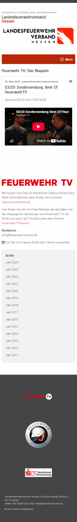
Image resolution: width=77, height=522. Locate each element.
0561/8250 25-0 (20, 503)
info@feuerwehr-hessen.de (49, 503)
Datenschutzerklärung (16, 202)
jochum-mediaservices (23, 509)
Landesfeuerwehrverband (24, 19)
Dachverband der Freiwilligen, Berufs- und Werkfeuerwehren (29, 12)
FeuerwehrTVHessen (15, 223)
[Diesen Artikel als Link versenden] (70, 81)
